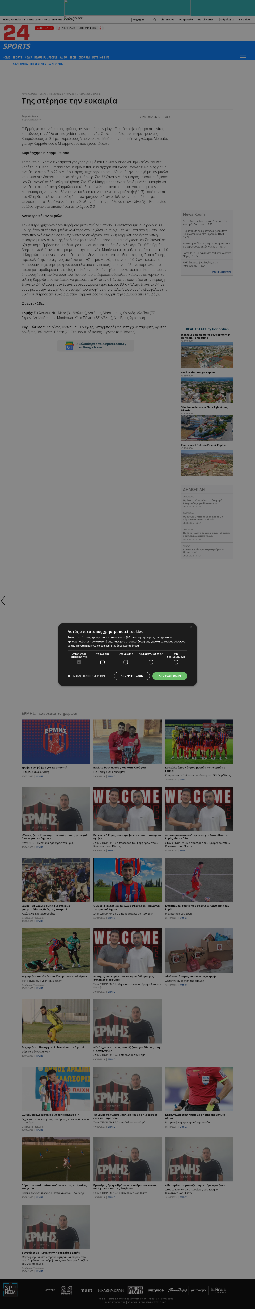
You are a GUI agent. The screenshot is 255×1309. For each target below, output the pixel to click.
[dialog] (127, 654)
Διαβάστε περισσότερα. (125, 645)
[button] (86, 676)
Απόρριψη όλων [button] (132, 675)
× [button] (191, 627)
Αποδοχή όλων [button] (170, 675)
